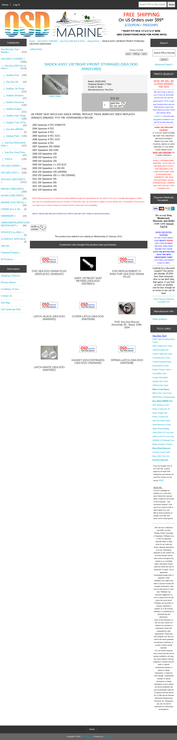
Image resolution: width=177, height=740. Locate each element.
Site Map (5, 302)
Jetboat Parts (93, 41)
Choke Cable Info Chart (162, 354)
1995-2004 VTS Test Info (162, 432)
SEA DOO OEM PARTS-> (14, 180)
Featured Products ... (11, 252)
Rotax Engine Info (159, 413)
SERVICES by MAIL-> (14, 233)
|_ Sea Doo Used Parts (14, 153)
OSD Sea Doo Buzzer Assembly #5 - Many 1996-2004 (126, 325)
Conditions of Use (10, 289)
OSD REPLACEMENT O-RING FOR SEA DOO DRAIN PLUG (127, 274)
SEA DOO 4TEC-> (14, 172)
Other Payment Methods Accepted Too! (163, 300)
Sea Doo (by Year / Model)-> (14, 50)
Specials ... (6, 245)
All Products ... (8, 259)
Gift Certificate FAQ (11, 309)
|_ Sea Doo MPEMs (14, 130)
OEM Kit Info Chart (160, 385)
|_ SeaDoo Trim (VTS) (14, 123)
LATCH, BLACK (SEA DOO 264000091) (49, 318)
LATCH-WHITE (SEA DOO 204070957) (49, 368)
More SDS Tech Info (160, 456)
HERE (166, 101)
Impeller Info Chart (160, 381)
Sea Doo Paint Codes (161, 421)
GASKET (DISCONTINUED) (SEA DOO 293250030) (88, 361)
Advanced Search (164, 64)
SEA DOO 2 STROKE (47, 41)
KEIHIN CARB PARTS (14, 196)
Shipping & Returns (10, 275)
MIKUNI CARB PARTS (14, 190)
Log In (16, 4)
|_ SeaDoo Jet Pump (14, 89)
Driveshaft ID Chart (160, 366)
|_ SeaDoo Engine (14, 110)
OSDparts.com (87, 736)
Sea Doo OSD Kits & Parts (72, 41)
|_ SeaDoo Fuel (14, 75)
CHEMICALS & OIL (14, 209)
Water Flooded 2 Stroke (162, 444)
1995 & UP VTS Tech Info (163, 436)
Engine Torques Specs (161, 369)
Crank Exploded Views (161, 362)
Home (5, 4)
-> (14, 60)
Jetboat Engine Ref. (160, 350)
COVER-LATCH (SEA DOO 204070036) (88, 318)
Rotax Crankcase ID (161, 409)
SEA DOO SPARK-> (14, 167)
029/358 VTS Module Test (163, 440)
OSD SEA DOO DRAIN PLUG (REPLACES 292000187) (49, 272)
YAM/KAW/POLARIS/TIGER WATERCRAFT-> (14, 224)
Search (164, 43)
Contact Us (6, 296)
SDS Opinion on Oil (160, 405)
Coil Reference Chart (161, 358)
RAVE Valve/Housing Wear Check (163, 340)
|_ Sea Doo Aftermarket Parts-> (14, 144)
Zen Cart (107, 736)
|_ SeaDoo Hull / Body (14, 116)
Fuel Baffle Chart (159, 373)
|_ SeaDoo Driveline (14, 96)
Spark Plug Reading (160, 429)
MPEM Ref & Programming (163, 397)
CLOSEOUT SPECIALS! (14, 240)
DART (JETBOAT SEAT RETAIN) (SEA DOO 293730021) (88, 281)
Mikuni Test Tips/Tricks (162, 393)
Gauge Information (160, 377)
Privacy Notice (8, 282)
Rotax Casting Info (160, 417)
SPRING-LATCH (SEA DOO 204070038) (127, 361)
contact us (158, 116)
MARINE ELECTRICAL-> (14, 203)
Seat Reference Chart (161, 425)
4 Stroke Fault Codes (161, 452)
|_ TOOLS (14, 159)
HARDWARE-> (14, 216)
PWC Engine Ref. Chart (162, 346)
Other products (159, 319)
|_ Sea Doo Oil (14, 82)
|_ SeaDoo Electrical (14, 103)
